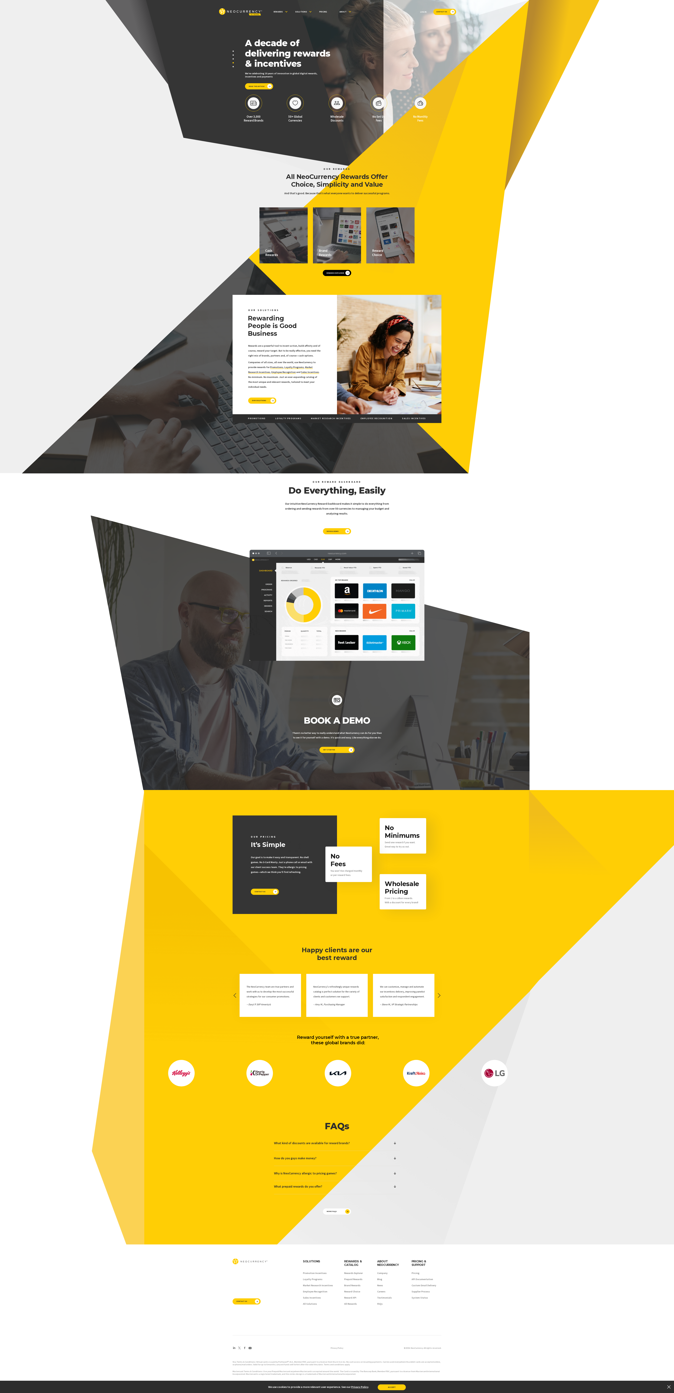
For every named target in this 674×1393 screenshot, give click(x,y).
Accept (392, 1387)
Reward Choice (352, 1291)
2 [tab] (233, 55)
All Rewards (350, 1303)
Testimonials (384, 1297)
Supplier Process (421, 1291)
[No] (668, 1386)
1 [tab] (233, 51)
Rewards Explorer (353, 1273)
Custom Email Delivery (424, 1285)
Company (382, 1273)
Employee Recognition (283, 372)
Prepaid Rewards (353, 1279)
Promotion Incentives (315, 1273)
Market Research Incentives (318, 1285)
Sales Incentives (310, 372)
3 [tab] (233, 59)
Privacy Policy (337, 1348)
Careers (381, 1291)
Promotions (276, 367)
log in (423, 12)
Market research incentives (331, 418)
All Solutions (310, 1303)
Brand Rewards (352, 1285)
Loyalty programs (288, 418)
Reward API (350, 1297)
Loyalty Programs (294, 367)
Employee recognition (376, 418)
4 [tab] (233, 62)
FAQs (380, 1303)
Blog (379, 1279)
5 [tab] (233, 66)
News (380, 1285)
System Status (420, 1297)
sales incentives (414, 418)
